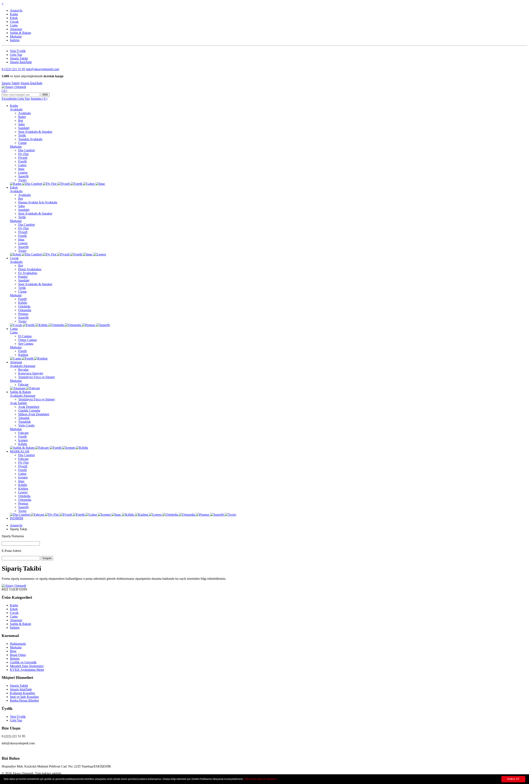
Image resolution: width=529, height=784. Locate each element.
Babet (22, 117)
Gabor (22, 165)
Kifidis (22, 302)
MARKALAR (19, 451)
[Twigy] (230, 514)
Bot (20, 120)
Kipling (23, 354)
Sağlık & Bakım (20, 32)
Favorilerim (10, 98)
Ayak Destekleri (28, 407)
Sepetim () (39, 98)
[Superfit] (103, 325)
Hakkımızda (18, 643)
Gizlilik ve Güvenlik (23, 662)
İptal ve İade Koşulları (24, 696)
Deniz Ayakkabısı (29, 269)
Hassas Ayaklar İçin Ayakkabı (37, 202)
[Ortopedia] (73, 325)
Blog (13, 651)
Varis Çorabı (26, 425)
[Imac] (100, 183)
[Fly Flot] (50, 183)
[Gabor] (89, 183)
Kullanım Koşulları (22, 693)
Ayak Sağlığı (18, 403)
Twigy (22, 180)
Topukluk (24, 421)
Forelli (22, 161)
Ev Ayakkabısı (27, 273)
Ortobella (24, 306)
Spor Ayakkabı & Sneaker (35, 131)
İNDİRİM (16, 518)
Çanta (14, 25)
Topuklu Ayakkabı (30, 139)
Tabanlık (24, 418)
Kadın (14, 14)
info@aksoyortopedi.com (42, 69)
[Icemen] (69, 447)
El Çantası (25, 336)
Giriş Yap (16, 54)
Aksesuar (16, 29)
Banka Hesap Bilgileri (24, 700)
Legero (22, 172)
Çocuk (14, 21)
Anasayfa (16, 10)
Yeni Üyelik (18, 51)
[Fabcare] (33, 388)
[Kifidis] (41, 325)
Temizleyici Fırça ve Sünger (36, 377)
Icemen (23, 440)
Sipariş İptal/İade (21, 62)
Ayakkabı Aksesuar (22, 366)
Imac (21, 169)
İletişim (14, 658)
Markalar (16, 36)
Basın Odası (18, 655)
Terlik (22, 135)
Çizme (22, 143)
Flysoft (22, 157)
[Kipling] (41, 358)
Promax (23, 314)
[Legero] (99, 254)
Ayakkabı (16, 109)
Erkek (14, 18)
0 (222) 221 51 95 (13, 69)
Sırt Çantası (25, 343)
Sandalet (23, 128)
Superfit (23, 176)
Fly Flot (23, 154)
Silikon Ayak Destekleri (33, 414)
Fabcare (23, 384)
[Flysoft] (63, 183)
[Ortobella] (56, 325)
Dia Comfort (26, 150)
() (4, 90)
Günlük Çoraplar (29, 410)
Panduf (22, 276)
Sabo (21, 124)
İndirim (14, 40)
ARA (45, 94)
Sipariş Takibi (19, 58)
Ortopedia (24, 310)
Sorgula (46, 558)
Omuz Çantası (27, 340)
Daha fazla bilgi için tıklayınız (260, 779)
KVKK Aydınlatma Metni (27, 669)
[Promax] (89, 325)
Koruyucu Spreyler (30, 373)
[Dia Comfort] (32, 183)
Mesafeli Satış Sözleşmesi (26, 666)
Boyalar (23, 369)
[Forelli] (76, 183)
